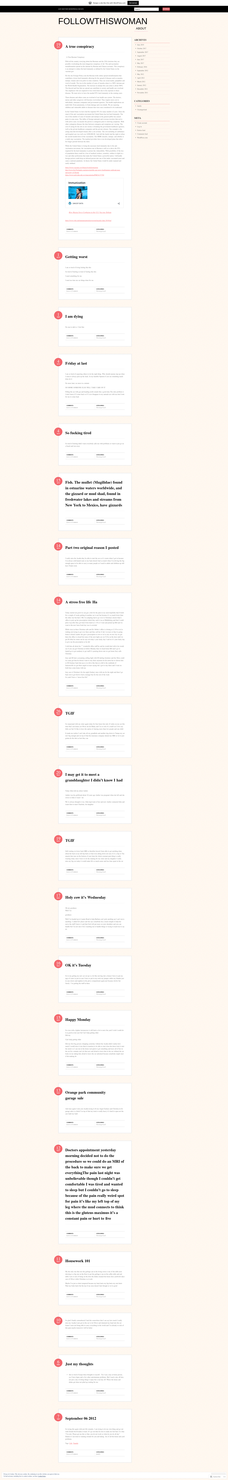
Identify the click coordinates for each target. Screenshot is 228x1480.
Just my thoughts (79, 1364)
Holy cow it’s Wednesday (85, 897)
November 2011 (142, 92)
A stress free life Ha (81, 602)
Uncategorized (101, 231)
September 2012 (142, 70)
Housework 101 (77, 1260)
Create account (142, 123)
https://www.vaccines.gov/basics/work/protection (81, 167)
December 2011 (142, 89)
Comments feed (142, 134)
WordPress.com (142, 137)
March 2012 (141, 81)
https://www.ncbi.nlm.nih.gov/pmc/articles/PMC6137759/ (84, 175)
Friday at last (76, 363)
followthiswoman (102, 21)
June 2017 (140, 59)
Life (70, 1443)
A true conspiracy (79, 46)
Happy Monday (78, 1019)
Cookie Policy (42, 1476)
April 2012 (141, 78)
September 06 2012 (80, 1418)
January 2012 (141, 85)
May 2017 (140, 63)
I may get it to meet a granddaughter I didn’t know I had (94, 777)
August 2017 (141, 56)
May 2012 (140, 74)
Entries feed (141, 130)
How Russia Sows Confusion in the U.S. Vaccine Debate (90, 212)
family (98, 1454)
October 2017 (141, 48)
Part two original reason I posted (92, 547)
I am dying (74, 316)
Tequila (75, 1443)
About (141, 28)
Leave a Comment (72, 231)
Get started (133, 3)
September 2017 (142, 52)
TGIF (70, 713)
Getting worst (77, 256)
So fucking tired (78, 432)
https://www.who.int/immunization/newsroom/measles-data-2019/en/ (88, 220)
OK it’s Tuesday (78, 965)
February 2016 (142, 67)
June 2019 (140, 45)
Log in (139, 126)
